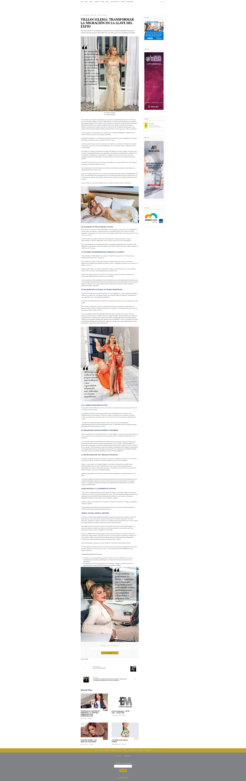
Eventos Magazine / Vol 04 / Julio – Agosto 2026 (121, 712)
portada (86, 659)
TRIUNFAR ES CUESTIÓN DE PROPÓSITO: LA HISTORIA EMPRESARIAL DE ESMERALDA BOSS (90, 713)
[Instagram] (164, 2)
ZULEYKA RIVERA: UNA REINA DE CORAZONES (89, 741)
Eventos (91, 1)
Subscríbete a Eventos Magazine (110, 645)
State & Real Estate (114, 1)
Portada (105, 15)
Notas (86, 1)
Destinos (123, 1)
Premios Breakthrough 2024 (99, 667)
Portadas (97, 1)
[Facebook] (161, 2)
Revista (102, 1)
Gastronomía (129, 1)
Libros (107, 1)
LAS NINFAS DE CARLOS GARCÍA (120, 741)
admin (87, 15)
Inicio (82, 1)
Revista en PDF (122, 715)
